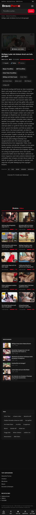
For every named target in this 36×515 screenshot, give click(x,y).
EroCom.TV (11, 175)
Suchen (31, 11)
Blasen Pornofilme (11, 16)
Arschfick (18, 424)
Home (3, 16)
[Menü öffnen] (32, 6)
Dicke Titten (23, 77)
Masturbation (7, 436)
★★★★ (23, 169)
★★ (12, 169)
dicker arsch (18, 81)
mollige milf (6, 85)
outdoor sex (27, 432)
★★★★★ (31, 169)
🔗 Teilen (13, 63)
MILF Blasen (28, 81)
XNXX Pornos (19, 1)
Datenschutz (6, 496)
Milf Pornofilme (20, 69)
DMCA (3, 498)
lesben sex (22, 428)
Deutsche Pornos (6, 476)
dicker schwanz (17, 432)
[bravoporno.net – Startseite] (11, 6)
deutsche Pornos (11, 1)
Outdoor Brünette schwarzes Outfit (13, 420)
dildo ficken (17, 436)
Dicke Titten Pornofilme (9, 73)
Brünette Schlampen (7, 486)
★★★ (17, 169)
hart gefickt (28, 420)
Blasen (6, 428)
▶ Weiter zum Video (18, 49)
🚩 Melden (22, 63)
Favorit (5, 63)
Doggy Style (7, 432)
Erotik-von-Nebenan (22, 175)
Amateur (4, 479)
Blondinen (4, 481)
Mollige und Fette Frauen (10, 77)
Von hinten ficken (7, 81)
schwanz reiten (17, 416)
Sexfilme (4, 1)
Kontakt (4, 500)
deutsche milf (27, 416)
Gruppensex (26, 424)
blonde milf (13, 428)
